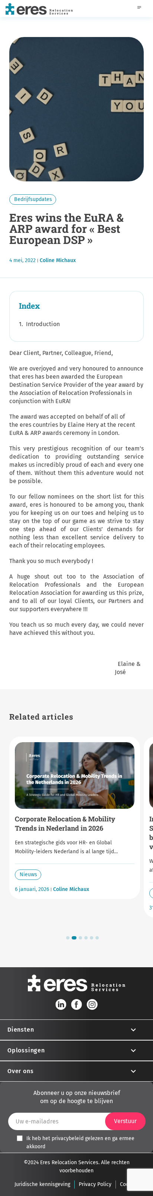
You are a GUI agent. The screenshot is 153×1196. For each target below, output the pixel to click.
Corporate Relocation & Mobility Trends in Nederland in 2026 (65, 823)
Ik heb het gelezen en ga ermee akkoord (80, 1142)
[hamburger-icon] (139, 8)
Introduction (43, 324)
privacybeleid (68, 1138)
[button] (67, 937)
